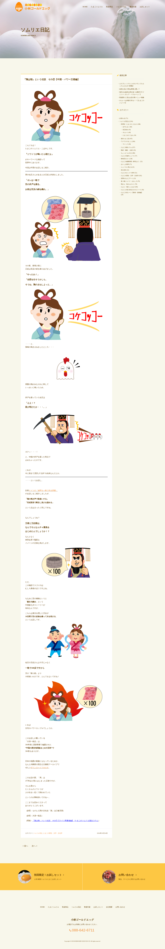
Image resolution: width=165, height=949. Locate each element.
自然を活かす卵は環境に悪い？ (129, 89)
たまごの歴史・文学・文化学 (52, 833)
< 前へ (25, 846)
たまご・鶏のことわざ (127, 187)
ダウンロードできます (40, 768)
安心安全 (123, 170)
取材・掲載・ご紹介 (127, 150)
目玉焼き (125, 129)
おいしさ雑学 (125, 164)
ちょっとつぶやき (126, 153)
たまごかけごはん (128, 135)
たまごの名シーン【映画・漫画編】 (132, 192)
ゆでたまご (126, 127)
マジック (125, 144)
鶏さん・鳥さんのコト (127, 184)
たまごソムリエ (97, 7)
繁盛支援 (133, 7)
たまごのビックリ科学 (127, 173)
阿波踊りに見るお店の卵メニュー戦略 (131, 97)
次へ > (34, 846)
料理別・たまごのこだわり (129, 124)
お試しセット (145, 7)
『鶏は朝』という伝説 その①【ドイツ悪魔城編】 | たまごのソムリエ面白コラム (65, 821)
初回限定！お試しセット (48, 874)
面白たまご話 (125, 138)
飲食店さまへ (125, 158)
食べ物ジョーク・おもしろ (129, 181)
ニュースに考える (126, 167)
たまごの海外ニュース (127, 156)
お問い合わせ (126, 874)
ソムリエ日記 (121, 7)
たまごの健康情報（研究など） (130, 161)
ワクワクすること (126, 141)
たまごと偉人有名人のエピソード (131, 190)
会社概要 (109, 907)
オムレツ (125, 132)
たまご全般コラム (126, 147)
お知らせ (122, 118)
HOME (85, 7)
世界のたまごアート (127, 178)
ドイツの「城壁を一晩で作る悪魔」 (43, 490)
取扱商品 (109, 7)
